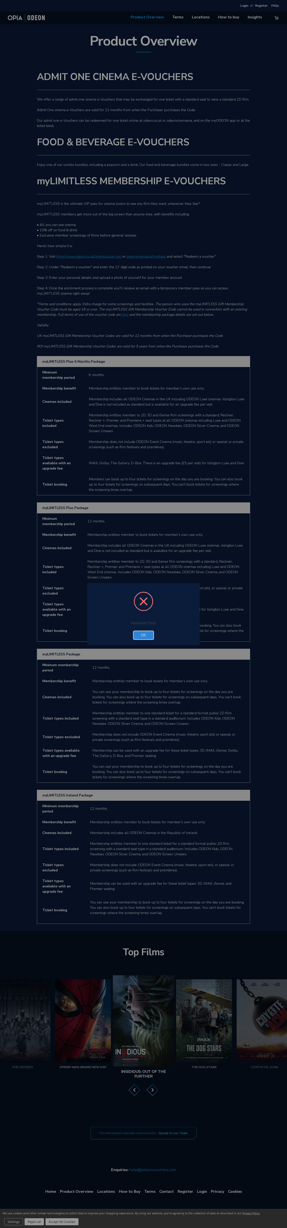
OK (143, 635)
